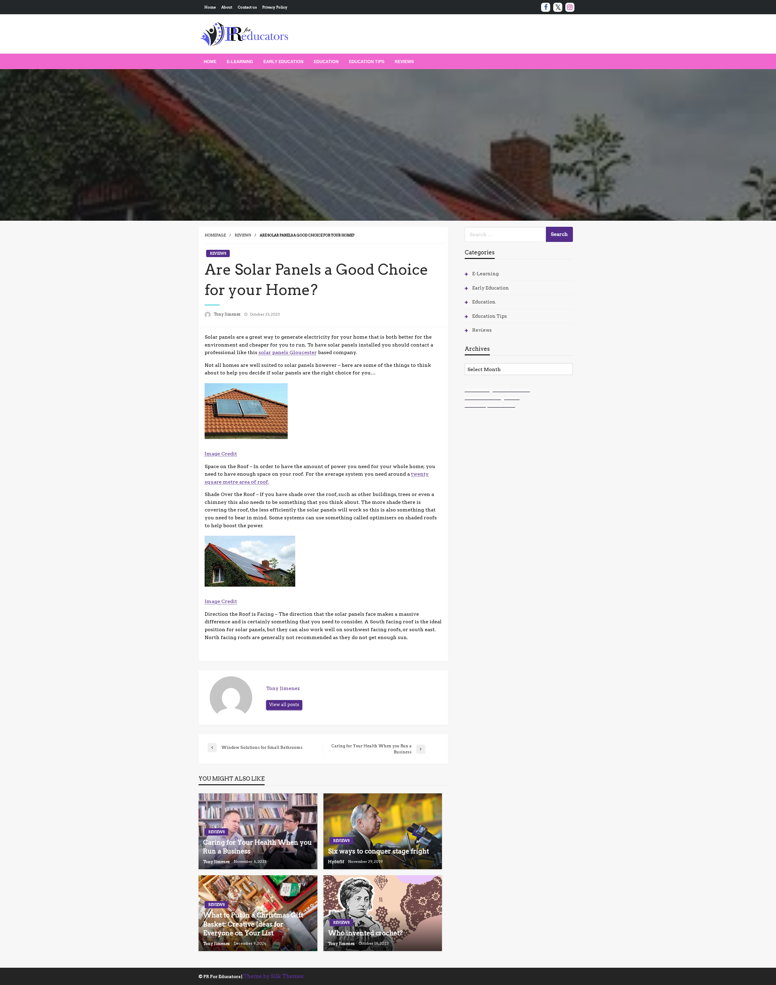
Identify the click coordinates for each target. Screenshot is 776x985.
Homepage (215, 235)
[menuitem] (210, 61)
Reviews (404, 61)
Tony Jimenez (227, 314)
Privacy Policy (274, 7)
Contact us (247, 7)
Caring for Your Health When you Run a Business (257, 847)
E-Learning (240, 61)
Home (210, 7)
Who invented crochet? (365, 933)
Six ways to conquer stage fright (378, 851)
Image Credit (221, 454)
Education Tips (366, 61)
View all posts (284, 704)
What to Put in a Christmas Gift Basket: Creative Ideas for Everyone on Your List (253, 924)
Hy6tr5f (336, 861)
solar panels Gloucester (288, 352)
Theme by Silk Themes (273, 976)
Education (326, 61)
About (226, 7)
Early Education (283, 61)
